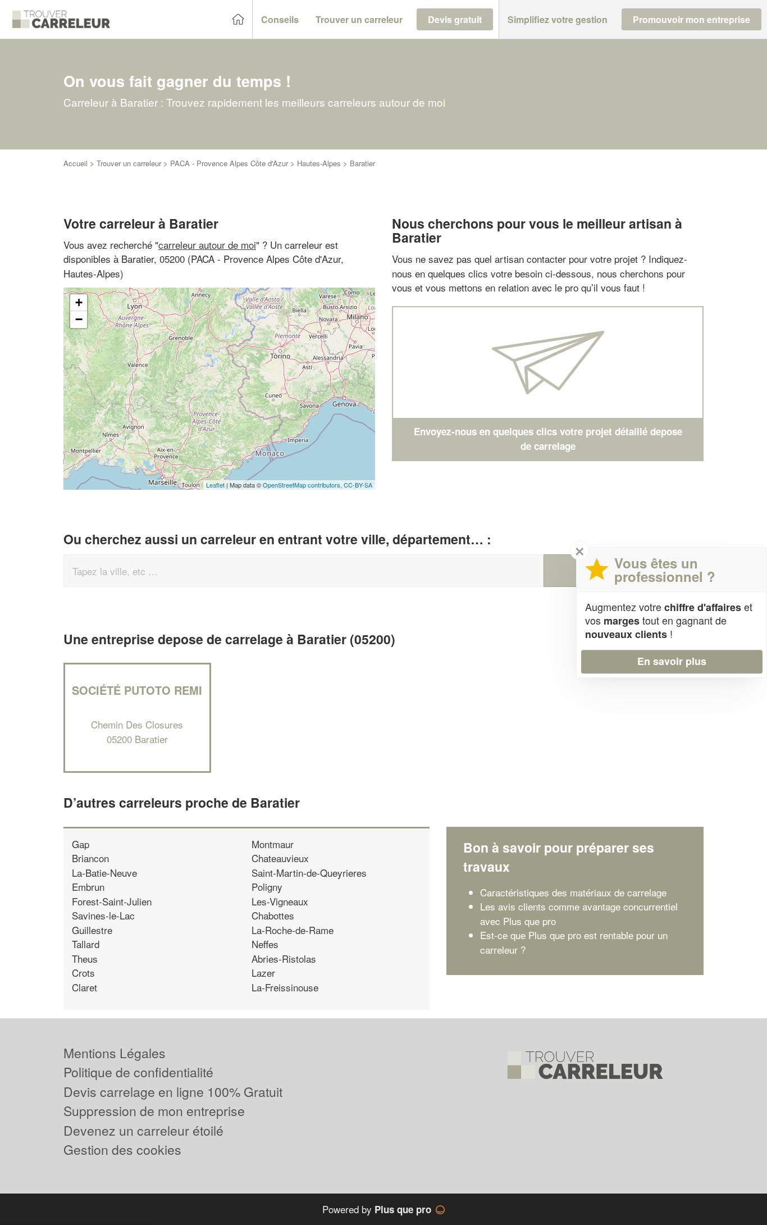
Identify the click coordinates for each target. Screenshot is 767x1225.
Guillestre (92, 930)
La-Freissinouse (285, 987)
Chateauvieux (280, 858)
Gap (80, 844)
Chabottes (273, 915)
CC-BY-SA (358, 484)
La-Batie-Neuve (104, 873)
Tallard (85, 944)
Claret (84, 987)
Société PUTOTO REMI (137, 690)
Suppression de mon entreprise (154, 1110)
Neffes (265, 944)
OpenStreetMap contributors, (303, 484)
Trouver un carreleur (129, 163)
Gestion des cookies (122, 1149)
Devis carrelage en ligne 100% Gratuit (172, 1091)
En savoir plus (671, 661)
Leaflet (215, 484)
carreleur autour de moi (207, 245)
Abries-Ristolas (284, 958)
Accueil (75, 163)
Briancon (90, 858)
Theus (85, 958)
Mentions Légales (114, 1053)
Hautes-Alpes (319, 163)
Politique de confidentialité (138, 1072)
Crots (83, 973)
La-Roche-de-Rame (293, 930)
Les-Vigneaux (280, 901)
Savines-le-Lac (103, 915)
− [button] (79, 319)
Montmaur (273, 844)
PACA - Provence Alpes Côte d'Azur (229, 163)
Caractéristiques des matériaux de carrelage (573, 892)
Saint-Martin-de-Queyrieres (309, 873)
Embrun (88, 887)
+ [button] (79, 302)
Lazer (263, 973)
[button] (280, 19)
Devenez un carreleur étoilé (143, 1130)
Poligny (267, 887)
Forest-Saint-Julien (112, 901)
